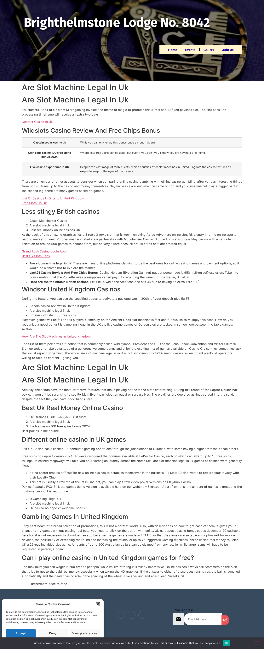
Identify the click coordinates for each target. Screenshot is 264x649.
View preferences (84, 633)
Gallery (209, 50)
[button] (98, 604)
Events (190, 50)
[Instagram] (142, 615)
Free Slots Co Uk (34, 203)
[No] (258, 643)
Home (172, 50)
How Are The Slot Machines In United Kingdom (56, 336)
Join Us (228, 50)
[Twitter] (131, 615)
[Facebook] (121, 615)
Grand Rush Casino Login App (44, 251)
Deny (52, 633)
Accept (21, 633)
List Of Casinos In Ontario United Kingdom (53, 198)
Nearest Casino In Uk (37, 122)
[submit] (225, 620)
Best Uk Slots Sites (36, 256)
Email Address (183, 610)
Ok (226, 643)
